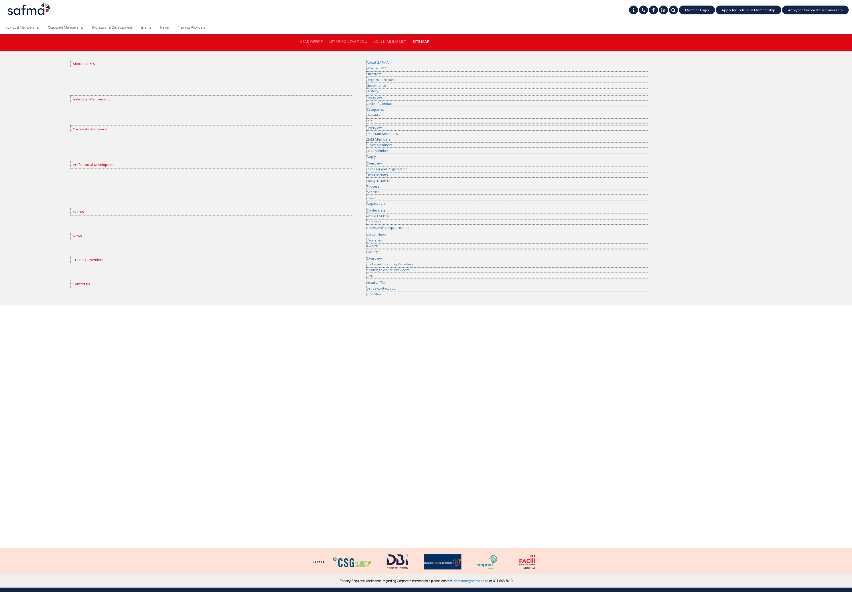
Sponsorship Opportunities (389, 227)
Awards (373, 246)
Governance (376, 85)
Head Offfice (376, 282)
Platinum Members (382, 133)
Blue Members (378, 150)
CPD (370, 275)
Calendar (374, 222)
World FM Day (378, 216)
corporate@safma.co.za (471, 581)
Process (373, 186)
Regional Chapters (381, 79)
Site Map (421, 41)
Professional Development (112, 27)
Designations (377, 175)
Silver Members (379, 145)
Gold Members (379, 139)
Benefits (373, 115)
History (373, 91)
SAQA (371, 197)
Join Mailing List (390, 41)
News (164, 27)
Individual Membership (21, 27)
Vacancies (374, 240)
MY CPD (373, 192)
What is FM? (376, 68)
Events (146, 27)
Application (376, 203)
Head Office (311, 41)
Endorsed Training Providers (390, 264)
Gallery (372, 251)
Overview (374, 98)
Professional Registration (387, 169)
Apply (371, 156)
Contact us (81, 284)
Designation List (380, 180)
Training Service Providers (388, 270)
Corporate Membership (65, 27)
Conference (376, 210)
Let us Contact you (348, 41)
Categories (375, 109)
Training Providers (191, 27)
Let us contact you (381, 288)
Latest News (377, 234)
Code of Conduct (380, 103)
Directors (374, 74)
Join (370, 121)
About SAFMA (84, 63)
